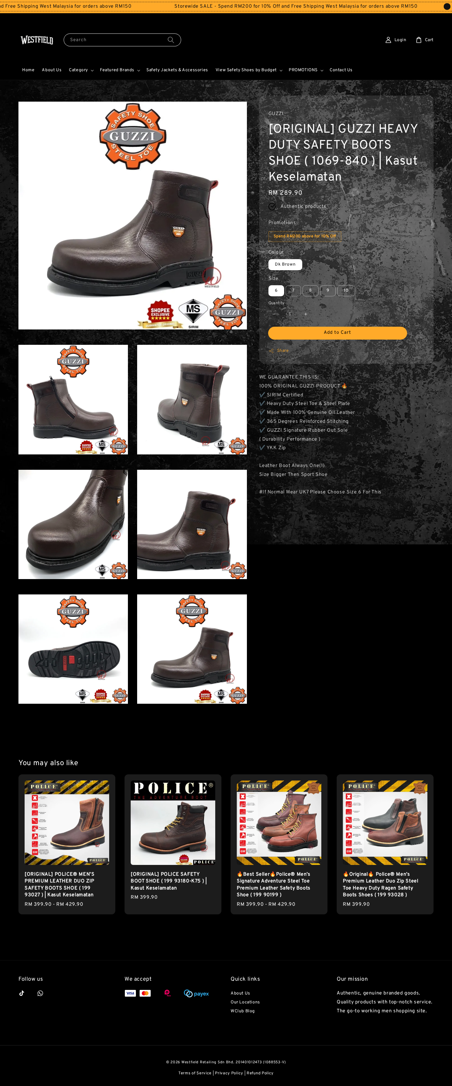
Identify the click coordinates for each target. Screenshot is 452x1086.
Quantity (276, 303)
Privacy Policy (229, 1073)
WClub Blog (243, 1011)
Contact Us (341, 70)
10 (346, 291)
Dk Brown (285, 264)
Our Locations (245, 1002)
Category (78, 70)
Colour (276, 252)
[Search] (171, 40)
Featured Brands (117, 70)
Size (273, 279)
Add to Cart (337, 333)
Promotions (282, 223)
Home (28, 70)
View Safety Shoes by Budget (246, 70)
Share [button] (283, 350)
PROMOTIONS (303, 70)
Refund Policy (260, 1073)
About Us (51, 70)
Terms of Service (195, 1073)
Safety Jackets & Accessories (177, 70)
